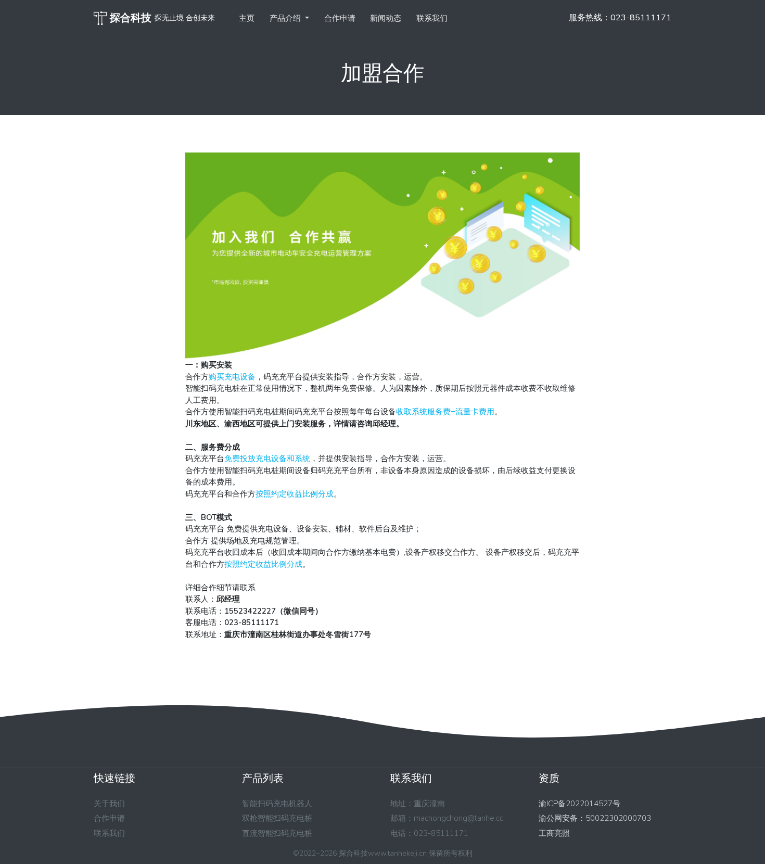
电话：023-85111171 (429, 833)
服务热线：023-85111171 (620, 17)
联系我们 (432, 18)
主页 (246, 18)
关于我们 (109, 803)
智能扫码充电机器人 (277, 803)
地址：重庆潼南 (417, 803)
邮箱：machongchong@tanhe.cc (446, 818)
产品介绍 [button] (286, 18)
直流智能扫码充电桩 (277, 833)
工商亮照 (554, 833)
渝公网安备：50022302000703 (595, 818)
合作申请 (339, 18)
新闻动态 (385, 18)
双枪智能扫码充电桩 (277, 818)
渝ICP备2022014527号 (579, 803)
